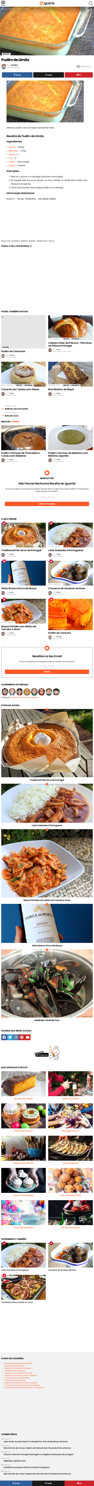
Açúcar (12, 147)
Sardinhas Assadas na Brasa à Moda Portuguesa (26, 1467)
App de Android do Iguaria (15, 1366)
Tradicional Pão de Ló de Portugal (21, 550)
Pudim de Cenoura (59, 633)
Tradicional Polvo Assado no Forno (17, 1302)
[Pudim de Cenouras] (23, 331)
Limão (12, 161)
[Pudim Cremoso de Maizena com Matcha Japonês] (70, 437)
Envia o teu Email (47, 504)
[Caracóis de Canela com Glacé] (23, 374)
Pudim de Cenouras (13, 351)
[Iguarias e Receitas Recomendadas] (23, 1083)
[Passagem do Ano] (70, 1115)
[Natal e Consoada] (70, 1083)
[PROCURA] (91, 3)
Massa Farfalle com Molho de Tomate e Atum (18, 628)
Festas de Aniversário (23, 1227)
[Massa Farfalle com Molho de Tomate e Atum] (23, 611)
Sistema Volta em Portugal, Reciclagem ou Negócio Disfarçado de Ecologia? (38, 1454)
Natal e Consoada (70, 1098)
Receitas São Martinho (23, 1163)
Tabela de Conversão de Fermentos (18, 1373)
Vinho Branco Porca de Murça (18, 588)
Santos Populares (70, 1163)
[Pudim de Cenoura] (70, 614)
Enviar (47, 672)
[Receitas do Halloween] (23, 1180)
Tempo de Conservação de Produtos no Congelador (24, 1388)
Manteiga (13, 150)
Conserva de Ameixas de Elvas (66, 588)
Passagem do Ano (70, 1131)
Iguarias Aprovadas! (23, 1098)
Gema (11, 154)
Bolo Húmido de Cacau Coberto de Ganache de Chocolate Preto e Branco (37, 1448)
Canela (12, 165)
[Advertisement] (47, 220)
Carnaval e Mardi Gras (70, 1195)
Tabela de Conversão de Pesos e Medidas (21, 1375)
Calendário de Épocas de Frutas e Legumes (21, 1383)
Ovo (10, 158)
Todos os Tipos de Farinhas (15, 1380)
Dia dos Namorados (70, 1227)
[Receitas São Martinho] (23, 1148)
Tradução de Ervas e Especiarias (17, 1378)
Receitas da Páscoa (23, 1131)
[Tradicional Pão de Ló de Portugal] (23, 535)
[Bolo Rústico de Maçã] (70, 374)
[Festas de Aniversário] (23, 1212)
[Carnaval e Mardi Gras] (70, 1180)
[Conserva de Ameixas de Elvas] (70, 573)
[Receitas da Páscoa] (23, 1115)
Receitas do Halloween (23, 1195)
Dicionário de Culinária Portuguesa (18, 1368)
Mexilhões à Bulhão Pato (47, 1020)
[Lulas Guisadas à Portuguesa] (70, 535)
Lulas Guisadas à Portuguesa (65, 550)
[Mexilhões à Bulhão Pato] (47, 983)
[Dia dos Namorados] (70, 1212)
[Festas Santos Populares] (70, 1148)
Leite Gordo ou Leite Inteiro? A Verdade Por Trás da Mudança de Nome (36, 1441)
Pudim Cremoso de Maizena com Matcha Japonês (68, 454)
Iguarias (75, 339)
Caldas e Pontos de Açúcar (15, 1371)
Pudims (5, 347)
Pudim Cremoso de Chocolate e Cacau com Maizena (20, 454)
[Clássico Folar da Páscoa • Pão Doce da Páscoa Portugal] (70, 327)
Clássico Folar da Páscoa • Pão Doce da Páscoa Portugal (70, 344)
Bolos (66, 339)
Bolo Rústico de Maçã (61, 389)
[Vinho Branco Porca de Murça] (23, 573)
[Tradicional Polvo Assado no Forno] (23, 1287)
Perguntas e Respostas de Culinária (23, 697)
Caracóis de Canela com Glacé (20, 389)
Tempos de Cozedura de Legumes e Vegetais (22, 1385)
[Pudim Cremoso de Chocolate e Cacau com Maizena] (23, 437)
